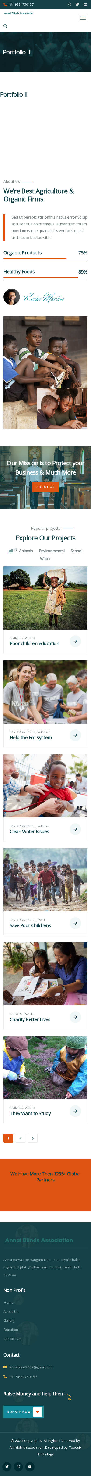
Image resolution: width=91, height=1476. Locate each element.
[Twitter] (6, 1466)
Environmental (22, 732)
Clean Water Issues (29, 831)
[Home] (39, 1240)
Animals (16, 638)
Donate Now (19, 1412)
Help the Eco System (31, 737)
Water (30, 638)
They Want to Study (30, 1113)
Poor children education (34, 643)
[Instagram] (18, 1466)
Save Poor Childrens (30, 925)
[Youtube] (29, 1466)
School (43, 732)
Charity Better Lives (30, 1019)
